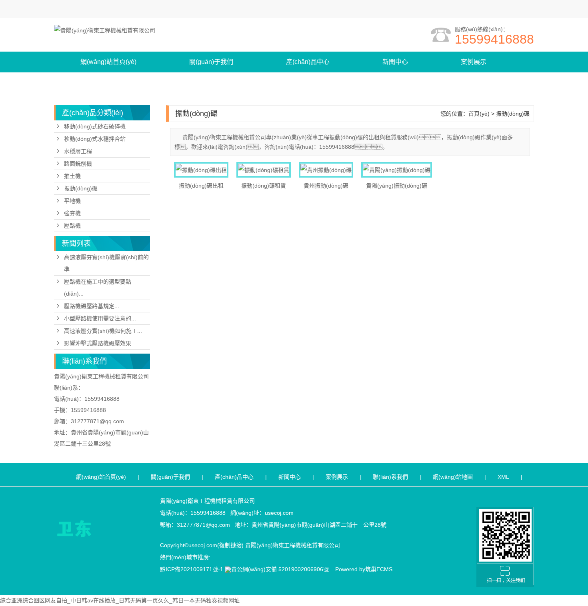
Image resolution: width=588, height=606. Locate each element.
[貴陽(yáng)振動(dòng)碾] (396, 170)
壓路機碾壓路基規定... (91, 306)
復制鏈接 (230, 545)
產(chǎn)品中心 (308, 61)
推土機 (72, 176)
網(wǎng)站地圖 (453, 477)
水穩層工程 (78, 151)
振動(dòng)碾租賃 (263, 185)
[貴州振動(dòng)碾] (326, 170)
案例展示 (473, 61)
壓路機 (72, 225)
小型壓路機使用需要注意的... (100, 318)
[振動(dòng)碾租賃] (263, 170)
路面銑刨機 (78, 163)
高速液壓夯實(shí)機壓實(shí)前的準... (106, 263)
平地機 (72, 201)
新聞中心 (395, 61)
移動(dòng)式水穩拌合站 (95, 139)
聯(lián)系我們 (100, 82)
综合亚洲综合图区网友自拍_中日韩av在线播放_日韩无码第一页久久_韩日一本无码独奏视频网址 (120, 600)
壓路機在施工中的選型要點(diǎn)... (97, 287)
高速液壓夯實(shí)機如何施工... (103, 331)
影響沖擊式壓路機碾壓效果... (100, 343)
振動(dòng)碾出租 (201, 185)
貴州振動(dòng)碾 (326, 185)
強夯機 (72, 213)
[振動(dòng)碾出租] (201, 170)
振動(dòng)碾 (81, 188)
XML (503, 477)
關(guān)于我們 (211, 61)
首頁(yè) (479, 113)
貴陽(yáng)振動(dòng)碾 (396, 185)
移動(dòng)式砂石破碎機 (95, 126)
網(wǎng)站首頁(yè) (108, 61)
